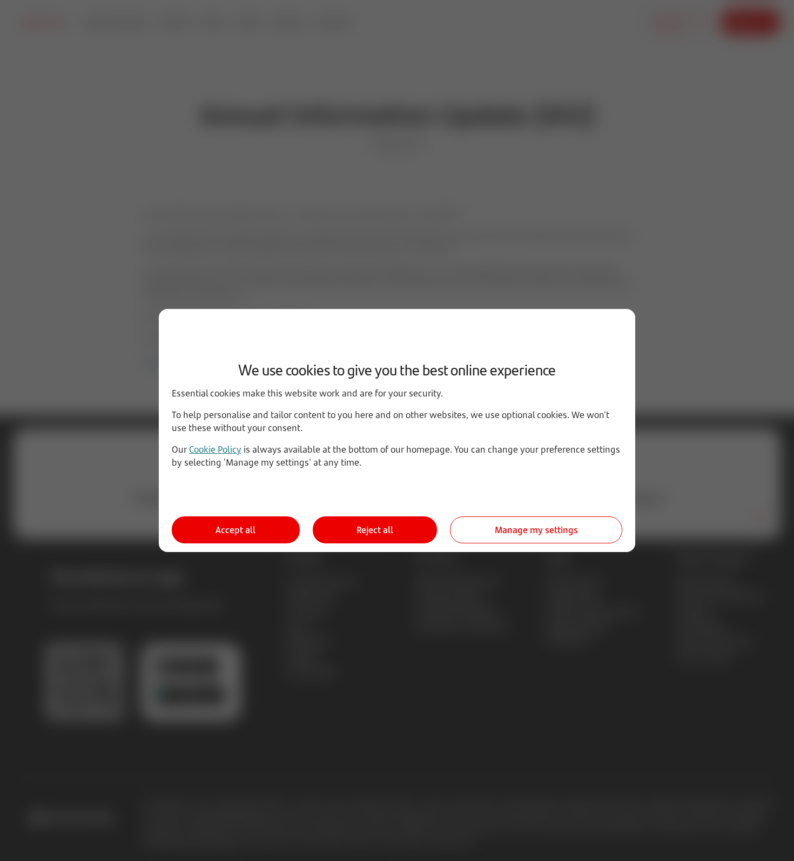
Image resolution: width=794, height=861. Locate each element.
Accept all (235, 530)
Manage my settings (536, 530)
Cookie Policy (215, 449)
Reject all (374, 530)
